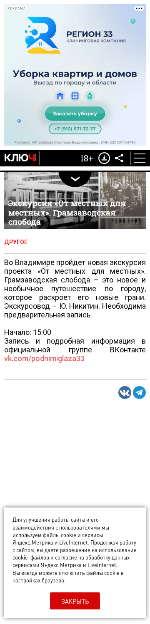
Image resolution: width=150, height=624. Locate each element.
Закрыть (75, 601)
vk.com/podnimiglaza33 (44, 358)
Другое (16, 242)
